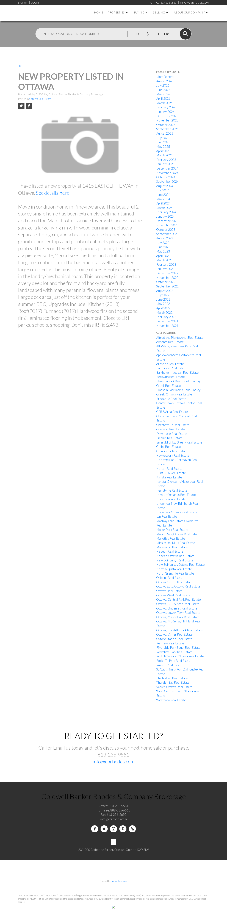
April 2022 (163, 308)
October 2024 (165, 177)
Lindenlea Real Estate (171, 499)
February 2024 (166, 212)
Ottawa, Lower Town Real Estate (178, 612)
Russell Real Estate (169, 665)
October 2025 (165, 125)
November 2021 (167, 326)
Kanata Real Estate (169, 477)
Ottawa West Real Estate (173, 595)
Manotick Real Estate (170, 538)
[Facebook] (94, 828)
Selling (159, 12)
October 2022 (165, 282)
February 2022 (166, 317)
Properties (116, 12)
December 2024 (167, 168)
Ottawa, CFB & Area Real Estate (177, 604)
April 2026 (163, 98)
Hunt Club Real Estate (171, 473)
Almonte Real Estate (170, 342)
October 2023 (165, 229)
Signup (22, 2)
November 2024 (167, 173)
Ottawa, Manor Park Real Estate (178, 617)
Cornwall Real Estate (170, 429)
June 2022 (163, 299)
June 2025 (163, 142)
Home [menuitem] (98, 12)
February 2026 (166, 107)
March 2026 (164, 103)
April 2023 (163, 256)
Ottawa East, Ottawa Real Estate (178, 586)
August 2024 (164, 186)
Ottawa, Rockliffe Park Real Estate (179, 630)
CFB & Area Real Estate (172, 412)
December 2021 (167, 321)
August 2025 (164, 133)
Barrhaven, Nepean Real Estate (177, 372)
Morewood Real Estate (172, 547)
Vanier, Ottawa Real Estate (174, 687)
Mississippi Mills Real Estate (175, 543)
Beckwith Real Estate (170, 377)
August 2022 (164, 291)
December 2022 (167, 273)
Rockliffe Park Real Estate (173, 661)
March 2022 (164, 312)
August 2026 (164, 81)
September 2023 (167, 234)
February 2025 (166, 160)
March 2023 (164, 260)
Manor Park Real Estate (172, 529)
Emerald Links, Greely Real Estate (179, 442)
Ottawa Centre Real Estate (174, 582)
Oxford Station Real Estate (174, 639)
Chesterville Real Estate (172, 425)
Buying (138, 12)
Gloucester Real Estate (172, 451)
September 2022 (167, 286)
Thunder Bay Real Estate (173, 682)
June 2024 (163, 194)
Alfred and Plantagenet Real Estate (180, 337)
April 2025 (163, 151)
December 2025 (167, 116)
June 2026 (163, 90)
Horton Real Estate (169, 468)
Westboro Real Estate (171, 700)
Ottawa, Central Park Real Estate (178, 599)
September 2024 (167, 181)
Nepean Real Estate (169, 551)
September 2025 (167, 129)
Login (35, 2)
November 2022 (167, 277)
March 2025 (164, 155)
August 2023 (164, 238)
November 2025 (167, 120)
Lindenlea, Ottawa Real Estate (176, 512)
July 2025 (162, 138)
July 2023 (162, 243)
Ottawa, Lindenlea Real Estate (176, 608)
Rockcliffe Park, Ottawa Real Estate (180, 656)
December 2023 (167, 221)
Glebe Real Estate (168, 446)
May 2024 (163, 199)
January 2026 (165, 111)
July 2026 (162, 85)
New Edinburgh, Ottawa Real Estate (180, 564)
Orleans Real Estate (169, 578)
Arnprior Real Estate (170, 364)
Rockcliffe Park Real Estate (174, 652)
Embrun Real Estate (169, 438)
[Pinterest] (122, 828)
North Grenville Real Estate (175, 573)
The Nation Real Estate (172, 678)
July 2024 (162, 190)
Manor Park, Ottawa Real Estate (178, 534)
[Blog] (132, 828)
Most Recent (164, 77)
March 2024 (164, 208)
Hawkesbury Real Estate (172, 455)
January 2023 (165, 269)
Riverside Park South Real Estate (178, 647)
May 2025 (163, 146)
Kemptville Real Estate (171, 490)
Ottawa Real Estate (40, 98)
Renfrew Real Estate (170, 643)
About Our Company (189, 12)
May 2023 (163, 251)
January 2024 (165, 216)
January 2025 (165, 164)
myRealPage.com (119, 881)
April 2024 (163, 203)
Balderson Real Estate (171, 368)
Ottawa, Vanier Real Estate (174, 634)
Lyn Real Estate (166, 516)
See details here (52, 193)
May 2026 (163, 94)
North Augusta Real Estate (174, 569)
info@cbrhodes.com (113, 761)
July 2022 (162, 295)
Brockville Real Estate (171, 399)
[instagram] (113, 828)
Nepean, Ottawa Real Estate (175, 556)
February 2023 (166, 264)
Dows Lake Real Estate (171, 434)
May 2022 (163, 304)
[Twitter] (104, 828)
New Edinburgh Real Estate (174, 560)
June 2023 (163, 247)
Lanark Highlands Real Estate (176, 495)
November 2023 (167, 225)
